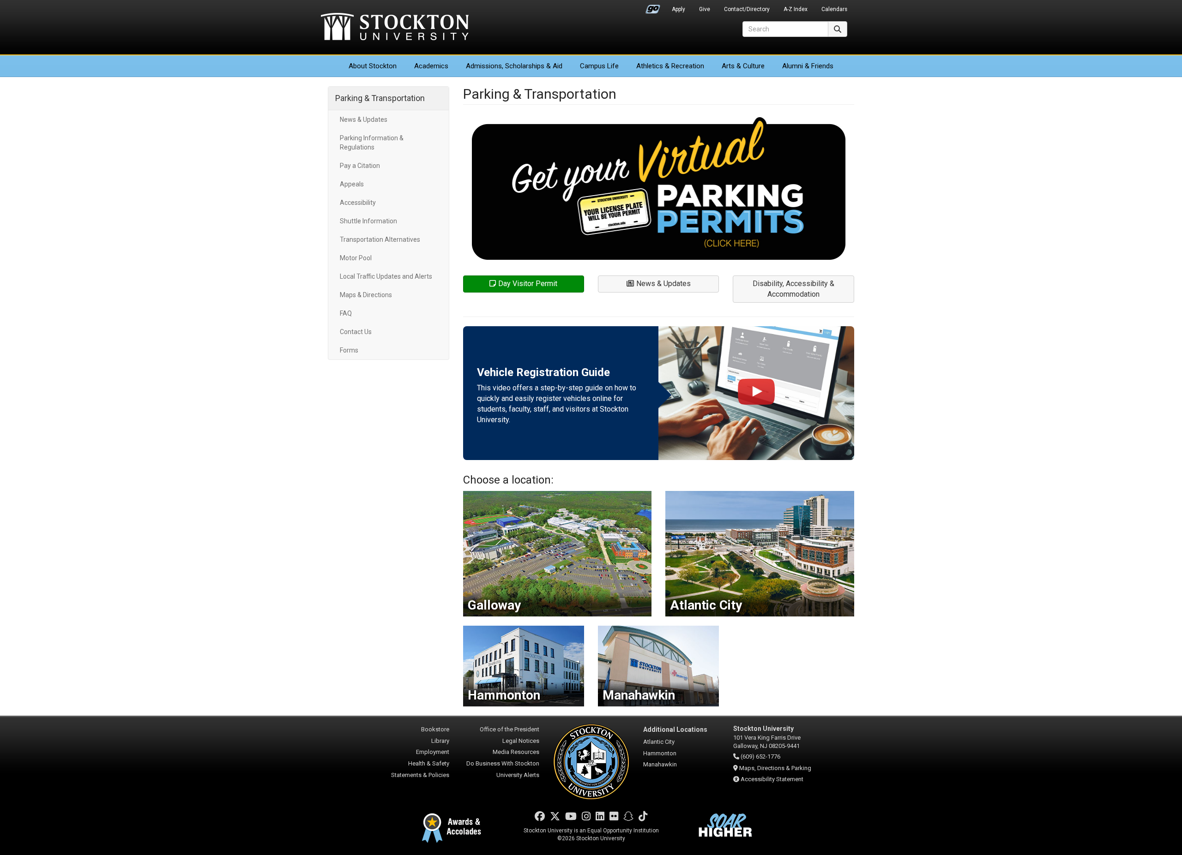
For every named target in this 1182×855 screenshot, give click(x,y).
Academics (431, 66)
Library (440, 740)
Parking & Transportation (380, 98)
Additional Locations (675, 729)
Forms (349, 350)
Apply (678, 9)
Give (704, 9)
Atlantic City (659, 741)
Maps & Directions (366, 295)
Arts (743, 66)
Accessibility (358, 202)
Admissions (514, 66)
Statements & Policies (420, 774)
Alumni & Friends (807, 66)
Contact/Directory (747, 9)
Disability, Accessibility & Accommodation (793, 289)
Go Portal (652, 7)
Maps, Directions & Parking (775, 768)
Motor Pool (356, 258)
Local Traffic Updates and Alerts (386, 276)
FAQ (346, 313)
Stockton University (395, 27)
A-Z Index (796, 9)
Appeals (352, 184)
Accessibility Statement (772, 779)
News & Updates (363, 119)
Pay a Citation (360, 165)
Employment (432, 751)
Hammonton (659, 753)
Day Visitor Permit (527, 283)
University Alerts (517, 774)
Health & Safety (428, 763)
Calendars (834, 9)
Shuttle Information (368, 221)
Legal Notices (520, 740)
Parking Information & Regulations (372, 142)
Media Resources (516, 751)
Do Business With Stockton (502, 763)
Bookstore (435, 729)
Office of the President (509, 729)
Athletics (670, 66)
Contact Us (356, 331)
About (373, 66)
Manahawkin (660, 764)
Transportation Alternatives (380, 239)
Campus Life (599, 66)
